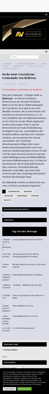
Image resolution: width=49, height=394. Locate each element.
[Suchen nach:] (24, 57)
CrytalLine (8, 196)
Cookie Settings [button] (9, 389)
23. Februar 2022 (10, 84)
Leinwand (35, 196)
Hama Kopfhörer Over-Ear (23, 306)
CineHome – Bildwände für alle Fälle (27, 285)
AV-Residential (14, 191)
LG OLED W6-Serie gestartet (24, 328)
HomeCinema (22, 196)
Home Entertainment (26, 64)
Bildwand (28, 191)
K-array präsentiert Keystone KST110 (27, 239)
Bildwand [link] (7, 98)
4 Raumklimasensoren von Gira (25, 316)
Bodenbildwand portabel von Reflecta (28, 275)
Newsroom (23, 84)
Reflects (7, 200)
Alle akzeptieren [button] (24, 389)
